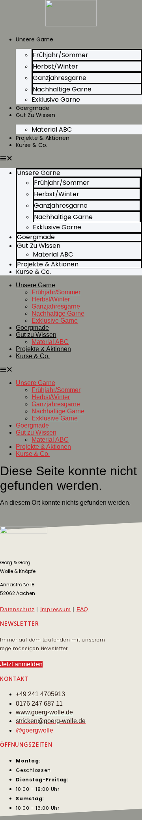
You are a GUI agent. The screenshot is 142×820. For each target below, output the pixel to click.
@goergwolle (34, 730)
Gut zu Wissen (35, 115)
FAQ (82, 609)
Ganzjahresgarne (56, 306)
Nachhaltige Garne (58, 313)
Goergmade (32, 327)
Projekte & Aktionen (43, 349)
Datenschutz (17, 609)
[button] (71, 158)
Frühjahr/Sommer (56, 292)
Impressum (55, 609)
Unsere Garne (34, 39)
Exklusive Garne (56, 99)
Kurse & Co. (31, 145)
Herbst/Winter (51, 299)
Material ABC (52, 129)
